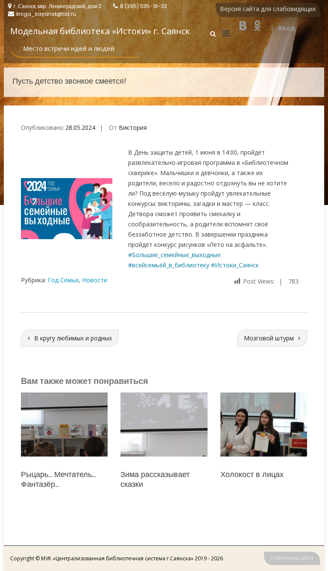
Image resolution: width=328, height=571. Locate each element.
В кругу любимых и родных (73, 338)
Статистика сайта (291, 558)
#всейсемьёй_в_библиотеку (169, 265)
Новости (94, 280)
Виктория (133, 127)
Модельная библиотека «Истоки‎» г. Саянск (100, 31)
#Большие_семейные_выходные (174, 255)
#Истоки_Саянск (235, 265)
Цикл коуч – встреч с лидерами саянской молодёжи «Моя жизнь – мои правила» (260, 489)
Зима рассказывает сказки (55, 479)
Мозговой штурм (269, 338)
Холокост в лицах (152, 474)
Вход (287, 27)
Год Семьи (63, 280)
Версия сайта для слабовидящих (268, 9)
